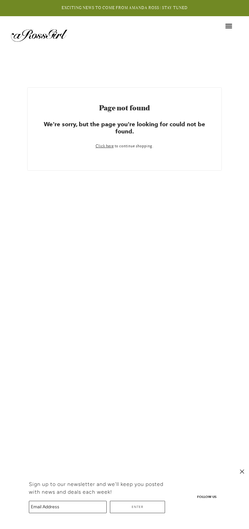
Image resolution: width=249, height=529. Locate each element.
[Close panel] (242, 471)
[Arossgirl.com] (39, 34)
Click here (105, 146)
